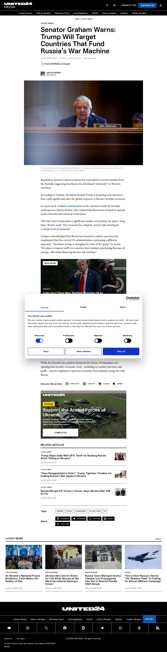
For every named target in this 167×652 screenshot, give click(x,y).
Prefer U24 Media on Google (57, 64)
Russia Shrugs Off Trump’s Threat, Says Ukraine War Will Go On (75, 492)
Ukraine (59, 511)
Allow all (121, 351)
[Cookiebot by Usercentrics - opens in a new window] (128, 299)
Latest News (25, 13)
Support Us (147, 5)
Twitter (96, 518)
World (95, 13)
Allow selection (83, 351)
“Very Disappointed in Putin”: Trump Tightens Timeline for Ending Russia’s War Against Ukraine (76, 474)
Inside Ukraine (139, 13)
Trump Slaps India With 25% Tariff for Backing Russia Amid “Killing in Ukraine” (73, 457)
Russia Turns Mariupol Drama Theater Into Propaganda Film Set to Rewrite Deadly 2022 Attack (103, 580)
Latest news (86, 19)
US (105, 511)
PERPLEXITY (75, 384)
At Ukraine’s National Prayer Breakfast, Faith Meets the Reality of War (22, 578)
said (58, 225)
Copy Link (65, 524)
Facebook (65, 518)
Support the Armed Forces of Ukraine (74, 412)
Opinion (124, 13)
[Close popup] (164, 636)
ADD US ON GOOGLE (128, 642)
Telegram (81, 518)
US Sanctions (95, 511)
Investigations (80, 13)
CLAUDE (106, 384)
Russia (69, 511)
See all (158, 539)
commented (74, 206)
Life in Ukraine (109, 13)
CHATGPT (91, 384)
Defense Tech (62, 13)
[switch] (69, 341)
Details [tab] (83, 307)
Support (149, 619)
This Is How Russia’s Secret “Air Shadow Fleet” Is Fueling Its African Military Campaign (143, 578)
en (114, 5)
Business (46, 289)
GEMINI (119, 384)
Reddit (110, 518)
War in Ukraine (43, 13)
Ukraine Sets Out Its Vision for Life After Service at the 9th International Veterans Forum (62, 580)
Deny (46, 351)
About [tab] (123, 307)
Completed (60, 432)
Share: (44, 521)
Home (77, 19)
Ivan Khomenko (53, 72)
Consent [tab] (44, 307)
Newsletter (129, 5)
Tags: (44, 511)
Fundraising (80, 511)
